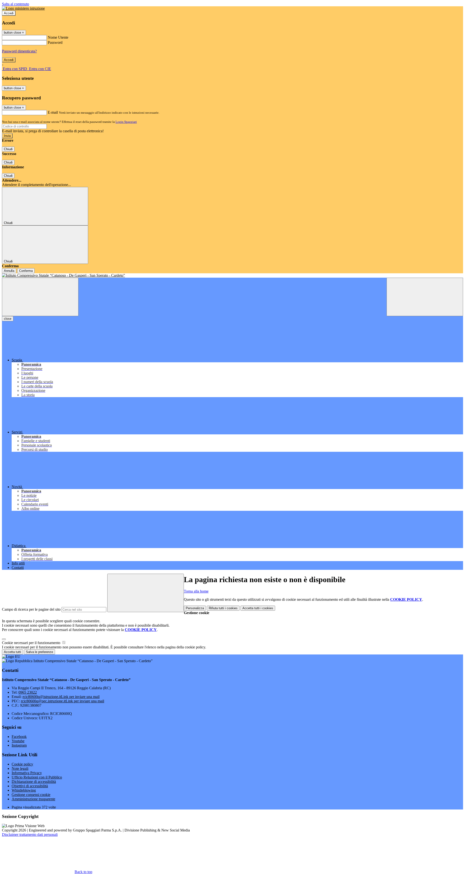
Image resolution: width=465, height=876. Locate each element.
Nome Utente (58, 37)
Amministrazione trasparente (33, 799)
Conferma (26, 271)
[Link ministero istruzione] (23, 8)
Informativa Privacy (27, 773)
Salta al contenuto (15, 4)
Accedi (9, 13)
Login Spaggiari (126, 122)
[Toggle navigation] (40, 297)
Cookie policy (22, 764)
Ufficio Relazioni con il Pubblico (37, 777)
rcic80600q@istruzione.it (61, 697)
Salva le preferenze (39, 652)
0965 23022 (27, 692)
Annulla (9, 271)
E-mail (53, 112)
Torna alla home (196, 591)
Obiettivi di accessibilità (30, 786)
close (7, 318)
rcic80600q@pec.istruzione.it (62, 701)
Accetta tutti (257, 608)
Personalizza (195, 608)
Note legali (20, 768)
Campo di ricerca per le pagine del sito (31, 609)
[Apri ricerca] (425, 297)
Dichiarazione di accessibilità (34, 781)
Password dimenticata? (19, 51)
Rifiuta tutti (223, 608)
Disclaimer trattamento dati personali (30, 834)
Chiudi (8, 149)
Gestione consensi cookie (31, 795)
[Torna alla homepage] (232, 275)
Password (55, 42)
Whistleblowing (24, 790)
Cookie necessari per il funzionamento (31, 643)
